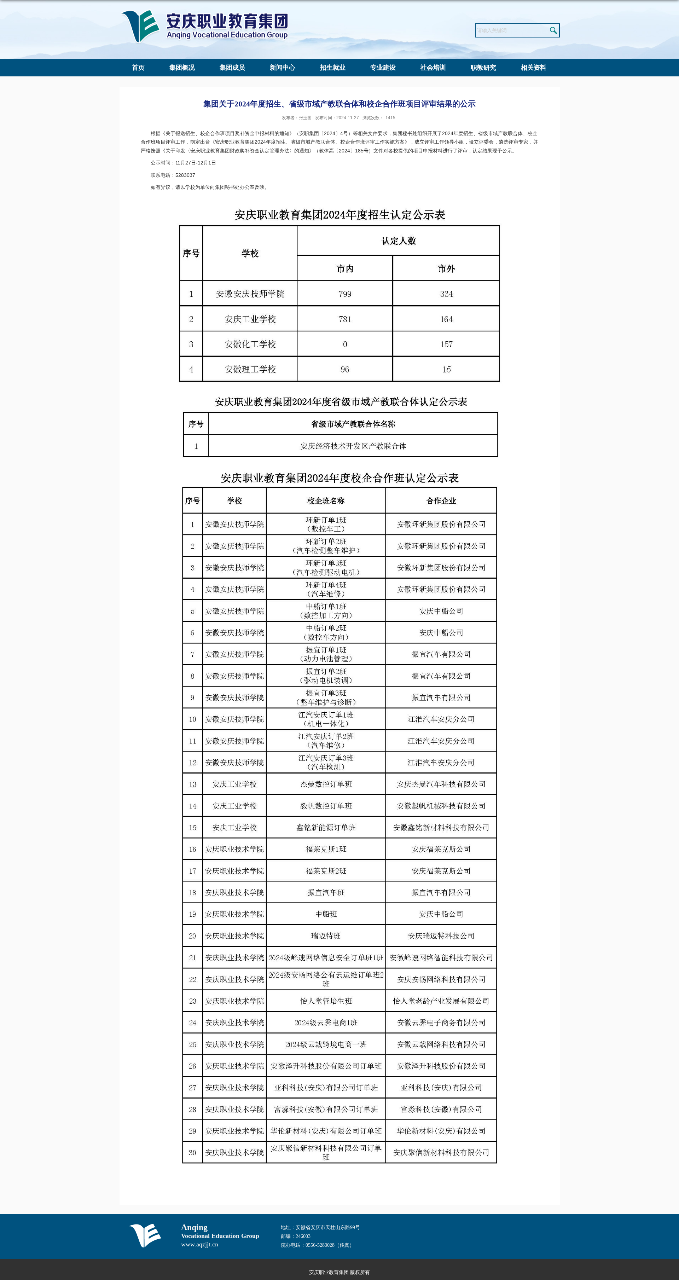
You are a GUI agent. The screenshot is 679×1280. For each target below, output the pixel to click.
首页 (138, 67)
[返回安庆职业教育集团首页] (204, 11)
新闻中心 (282, 67)
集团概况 (182, 67)
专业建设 (383, 67)
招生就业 (333, 67)
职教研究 (483, 67)
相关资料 (533, 67)
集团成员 (232, 67)
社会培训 (433, 67)
